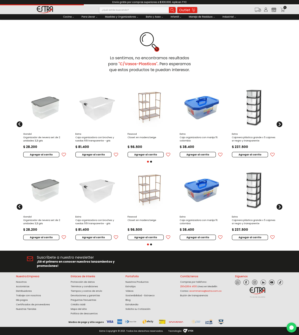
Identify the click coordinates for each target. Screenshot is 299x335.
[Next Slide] (295, 2)
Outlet (184, 10)
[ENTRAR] (266, 10)
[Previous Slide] (3, 2)
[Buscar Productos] (172, 10)
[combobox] (137, 10)
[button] (258, 11)
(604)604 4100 (188, 286)
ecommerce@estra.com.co (205, 291)
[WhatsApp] (292, 328)
